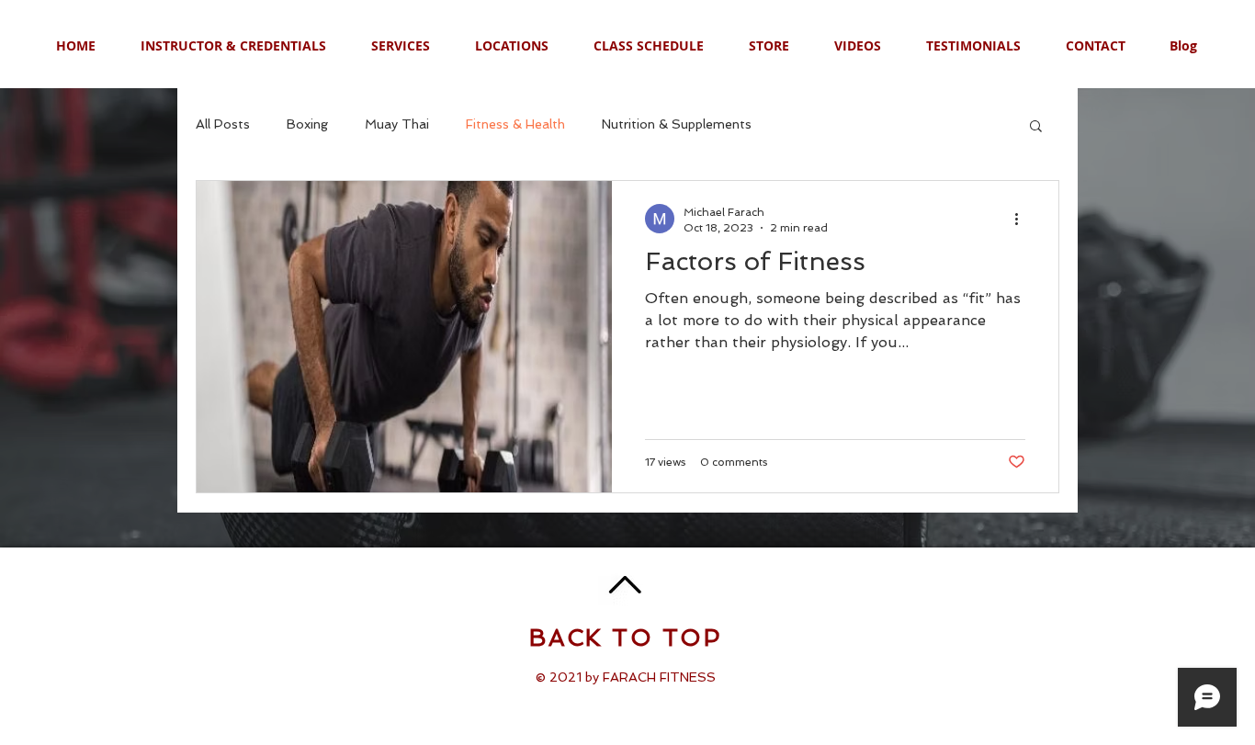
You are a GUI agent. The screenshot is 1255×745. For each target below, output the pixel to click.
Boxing (307, 124)
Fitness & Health (515, 124)
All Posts (223, 124)
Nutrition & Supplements (677, 124)
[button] (1036, 127)
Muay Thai (397, 124)
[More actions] (1023, 219)
